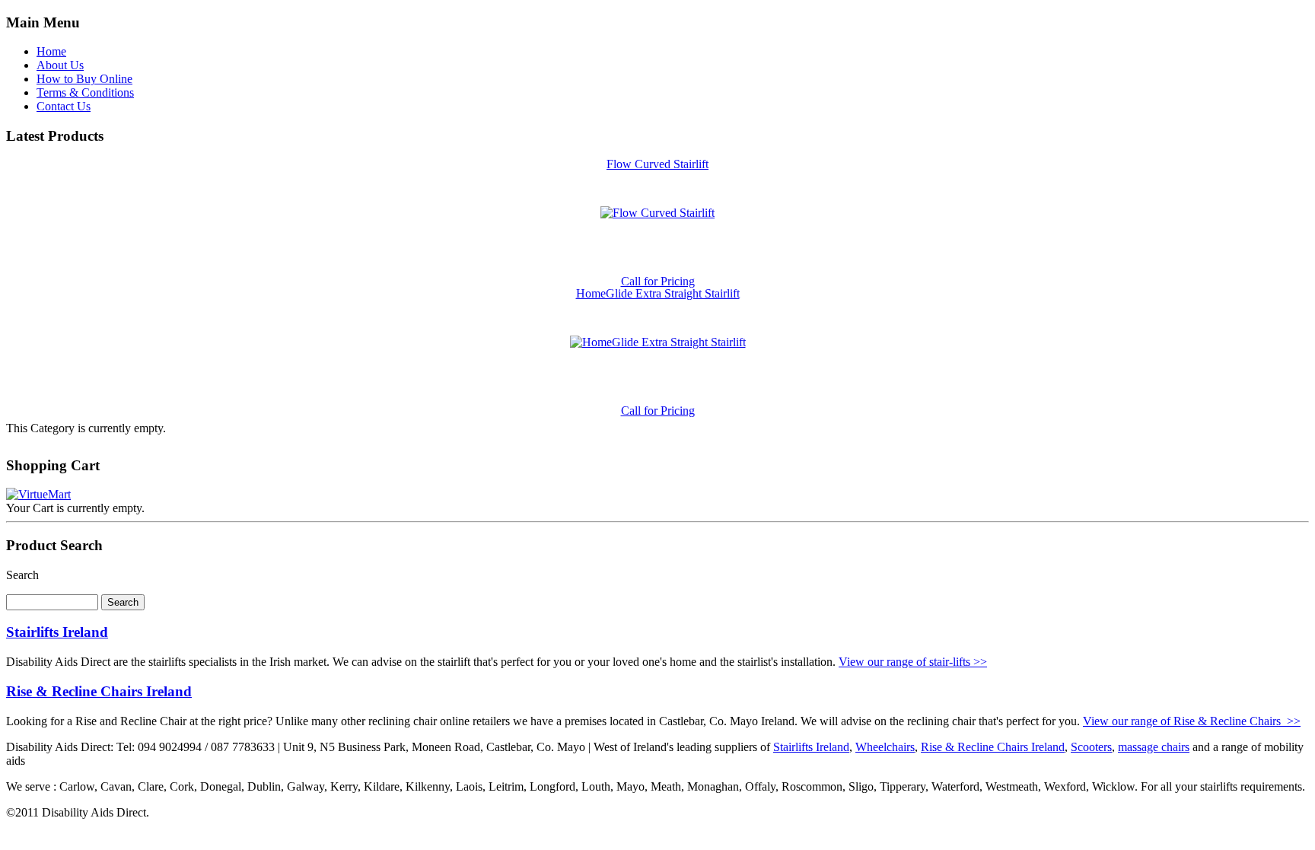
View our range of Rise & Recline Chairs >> (1192, 721)
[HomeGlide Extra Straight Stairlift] (658, 342)
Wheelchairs (885, 746)
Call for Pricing (658, 281)
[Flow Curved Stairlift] (657, 212)
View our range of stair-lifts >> (913, 661)
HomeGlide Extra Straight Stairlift (658, 293)
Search (22, 574)
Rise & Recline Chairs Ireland (99, 691)
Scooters (1091, 746)
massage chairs (1153, 746)
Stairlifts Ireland (57, 632)
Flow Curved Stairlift (657, 164)
